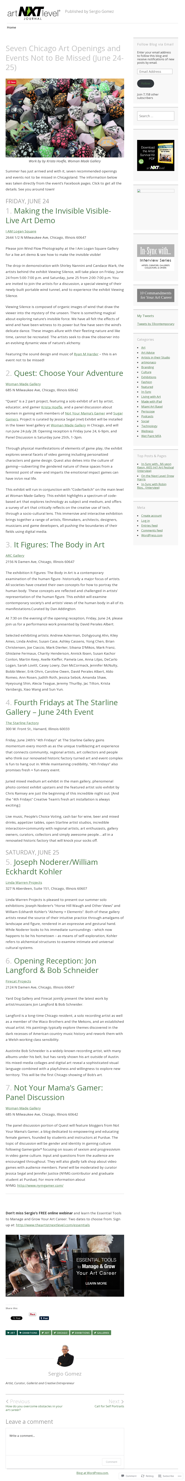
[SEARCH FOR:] (156, 116)
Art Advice (148, 353)
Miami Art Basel (152, 407)
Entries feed (149, 526)
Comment (111, 1461)
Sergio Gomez (64, 1373)
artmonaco (148, 362)
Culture (146, 372)
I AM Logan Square (21, 231)
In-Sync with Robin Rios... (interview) (151, 486)
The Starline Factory (22, 723)
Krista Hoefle (51, 407)
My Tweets (145, 316)
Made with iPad (151, 402)
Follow (145, 83)
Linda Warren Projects (24, 882)
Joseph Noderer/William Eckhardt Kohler (52, 867)
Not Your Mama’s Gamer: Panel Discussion (54, 1092)
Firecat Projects (18, 981)
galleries (103, 1332)
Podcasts (147, 416)
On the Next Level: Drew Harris (155, 477)
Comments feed (152, 530)
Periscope (148, 411)
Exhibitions (30, 1332)
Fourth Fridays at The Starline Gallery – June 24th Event (62, 707)
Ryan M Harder (86, 354)
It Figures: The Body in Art (59, 544)
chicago (62, 1332)
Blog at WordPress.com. (92, 1473)
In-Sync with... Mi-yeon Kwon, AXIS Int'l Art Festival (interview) (155, 467)
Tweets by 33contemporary (155, 324)
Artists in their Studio (155, 357)
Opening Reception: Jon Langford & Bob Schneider (52, 965)
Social (145, 421)
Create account (151, 516)
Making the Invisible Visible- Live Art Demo (58, 215)
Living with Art (151, 397)
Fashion (146, 382)
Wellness (147, 431)
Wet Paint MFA (151, 436)
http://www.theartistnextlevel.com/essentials (53, 1225)
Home (11, 27)
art (47, 1332)
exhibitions (82, 1332)
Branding (147, 367)
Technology (149, 426)
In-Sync (146, 392)
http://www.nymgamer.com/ (40, 1185)
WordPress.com (151, 535)
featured (147, 387)
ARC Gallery (15, 555)
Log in (145, 521)
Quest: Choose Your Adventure (68, 373)
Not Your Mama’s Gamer (85, 413)
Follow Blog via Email (155, 44)
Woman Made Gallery (23, 384)
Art (12, 1332)
